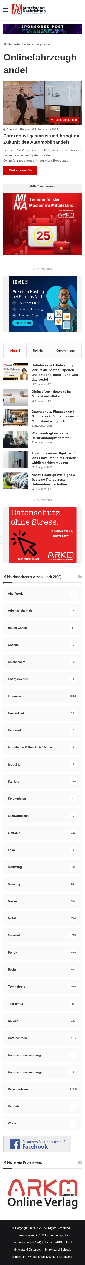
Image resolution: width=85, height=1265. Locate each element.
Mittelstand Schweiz (58, 1249)
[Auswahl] (5, 12)
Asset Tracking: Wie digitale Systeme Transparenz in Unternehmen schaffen (53, 479)
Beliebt (38, 351)
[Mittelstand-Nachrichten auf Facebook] (37, 1151)
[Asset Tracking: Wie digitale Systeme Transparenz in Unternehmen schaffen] (15, 480)
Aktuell (15, 351)
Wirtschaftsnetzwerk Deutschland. (50, 1256)
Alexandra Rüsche (18, 129)
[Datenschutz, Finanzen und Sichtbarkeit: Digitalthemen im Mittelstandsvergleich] (15, 417)
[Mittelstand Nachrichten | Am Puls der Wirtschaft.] (28, 10)
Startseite (13, 44)
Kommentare (65, 351)
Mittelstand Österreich (27, 1249)
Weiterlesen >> (20, 170)
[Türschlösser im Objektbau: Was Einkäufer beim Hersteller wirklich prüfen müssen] (15, 459)
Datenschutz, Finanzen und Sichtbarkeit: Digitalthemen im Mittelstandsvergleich (55, 416)
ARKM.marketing (42, 268)
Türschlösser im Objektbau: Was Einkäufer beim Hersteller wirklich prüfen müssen (55, 457)
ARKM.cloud (63, 1242)
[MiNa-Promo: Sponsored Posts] (42, 29)
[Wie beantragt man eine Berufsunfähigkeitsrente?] (15, 439)
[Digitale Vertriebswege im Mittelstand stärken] (15, 397)
